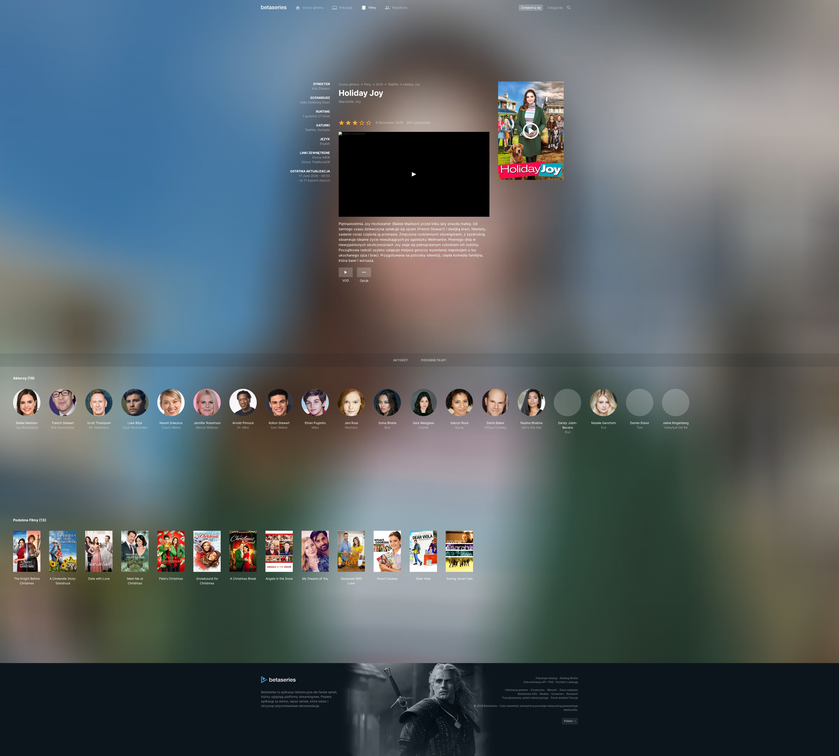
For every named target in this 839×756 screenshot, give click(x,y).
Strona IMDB (321, 157)
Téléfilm (393, 84)
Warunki (552, 689)
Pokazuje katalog (546, 678)
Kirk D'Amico (321, 88)
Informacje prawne (516, 689)
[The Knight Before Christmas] (26, 551)
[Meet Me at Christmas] (135, 551)
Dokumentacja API (535, 682)
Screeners (557, 693)
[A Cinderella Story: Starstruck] (62, 551)
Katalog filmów (569, 678)
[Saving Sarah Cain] (459, 551)
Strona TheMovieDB (316, 162)
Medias (544, 693)
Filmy (367, 84)
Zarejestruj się (531, 7)
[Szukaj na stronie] (569, 7)
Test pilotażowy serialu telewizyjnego (525, 697)
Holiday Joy (411, 84)
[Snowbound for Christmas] (207, 551)
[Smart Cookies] (387, 551)
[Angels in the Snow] (279, 551)
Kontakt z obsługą (567, 682)
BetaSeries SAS (527, 693)
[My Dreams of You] (315, 551)
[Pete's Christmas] (171, 551)
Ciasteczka (537, 689)
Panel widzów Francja (564, 697)
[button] (26, 411)
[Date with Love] (99, 551)
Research (572, 693)
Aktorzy (400, 360)
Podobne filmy (433, 360)
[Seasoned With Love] (351, 551)
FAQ (550, 682)
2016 (379, 84)
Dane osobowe (569, 689)
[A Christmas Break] (243, 551)
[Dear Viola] (423, 551)
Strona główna (349, 84)
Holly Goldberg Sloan (315, 102)
